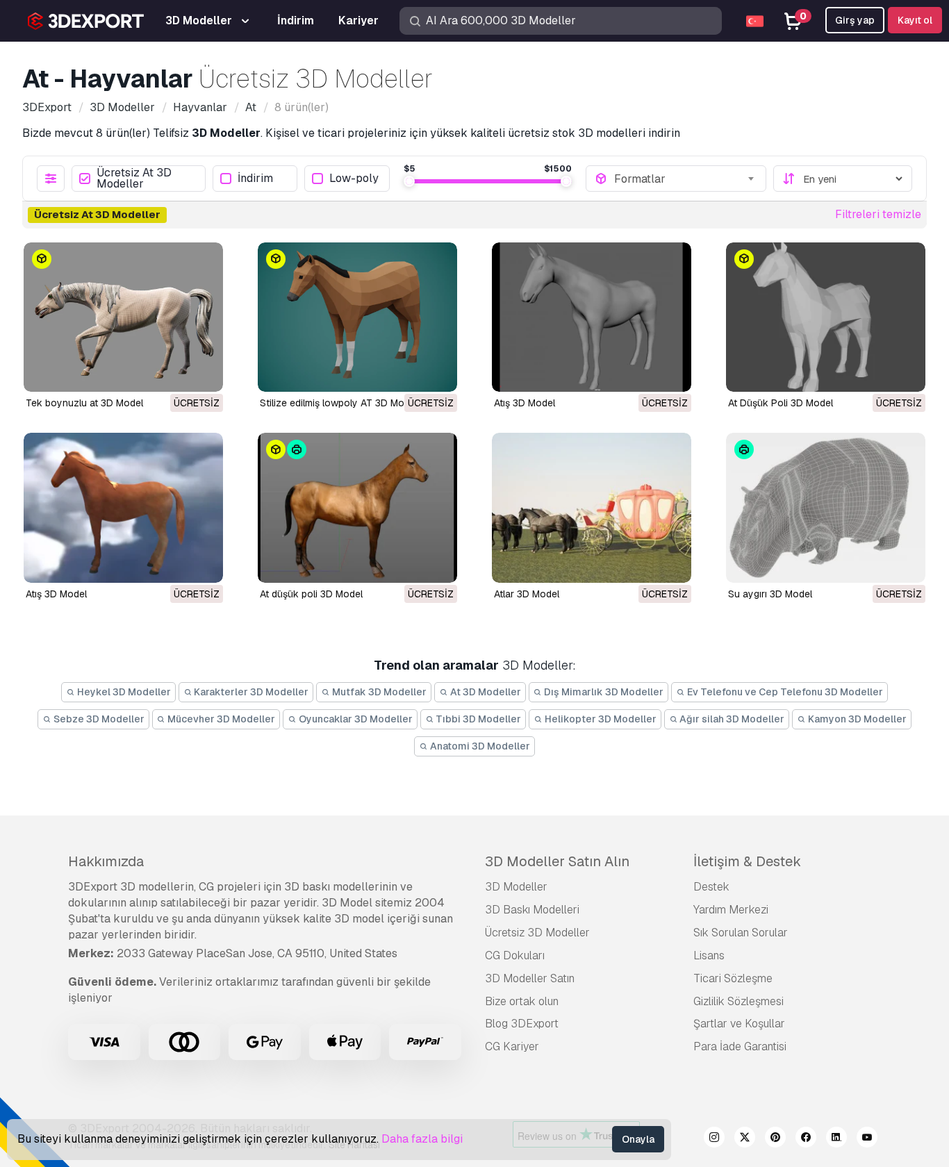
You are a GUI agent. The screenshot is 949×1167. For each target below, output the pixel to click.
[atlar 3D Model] (591, 507)
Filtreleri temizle (878, 214)
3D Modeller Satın (530, 978)
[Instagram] (714, 1139)
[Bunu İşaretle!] (202, 372)
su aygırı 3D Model (770, 594)
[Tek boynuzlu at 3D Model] (123, 317)
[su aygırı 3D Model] (825, 507)
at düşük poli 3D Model (311, 594)
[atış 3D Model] (123, 507)
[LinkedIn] (836, 1139)
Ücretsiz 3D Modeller (537, 932)
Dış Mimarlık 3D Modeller (602, 692)
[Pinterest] (775, 1139)
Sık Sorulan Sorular (740, 932)
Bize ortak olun (522, 1001)
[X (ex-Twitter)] (745, 1139)
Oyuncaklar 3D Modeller (355, 719)
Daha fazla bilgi (422, 1139)
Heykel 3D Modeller (123, 692)
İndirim (255, 179)
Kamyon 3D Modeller (856, 719)
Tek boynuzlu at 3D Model (84, 403)
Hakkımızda (106, 861)
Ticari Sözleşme (733, 978)
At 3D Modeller (484, 692)
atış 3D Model (56, 594)
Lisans (709, 955)
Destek (711, 886)
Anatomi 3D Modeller (479, 746)
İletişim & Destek (747, 861)
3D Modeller (516, 886)
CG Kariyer (512, 1046)
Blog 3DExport (522, 1023)
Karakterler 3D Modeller (250, 692)
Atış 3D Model (524, 403)
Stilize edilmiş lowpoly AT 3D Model (339, 403)
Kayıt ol (915, 20)
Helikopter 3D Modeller (600, 719)
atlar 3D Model (526, 594)
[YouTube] (867, 1139)
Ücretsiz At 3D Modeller (134, 178)
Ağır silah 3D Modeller (730, 719)
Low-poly (354, 179)
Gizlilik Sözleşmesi (738, 1001)
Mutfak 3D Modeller (378, 692)
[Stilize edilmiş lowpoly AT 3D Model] (357, 317)
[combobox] (686, 178)
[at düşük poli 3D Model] (357, 507)
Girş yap (855, 20)
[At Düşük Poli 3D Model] (825, 317)
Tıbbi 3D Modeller (477, 719)
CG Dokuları (515, 955)
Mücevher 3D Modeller (220, 719)
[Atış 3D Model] (591, 317)
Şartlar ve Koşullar (739, 1023)
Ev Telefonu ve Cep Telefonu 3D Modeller (784, 692)
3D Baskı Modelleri (532, 909)
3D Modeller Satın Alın (557, 861)
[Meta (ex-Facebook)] (806, 1139)
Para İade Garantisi (739, 1046)
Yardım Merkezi (730, 909)
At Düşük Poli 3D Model (780, 403)
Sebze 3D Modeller (98, 719)
